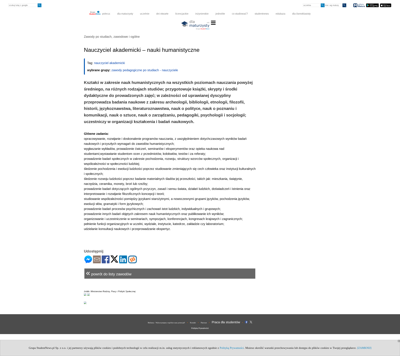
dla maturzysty (125, 13)
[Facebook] (106, 262)
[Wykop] (132, 262)
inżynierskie (202, 13)
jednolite (220, 13)
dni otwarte (162, 13)
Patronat (204, 323)
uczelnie (144, 13)
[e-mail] (97, 262)
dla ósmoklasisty (301, 13)
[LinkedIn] (123, 262)
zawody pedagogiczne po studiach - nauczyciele (144, 70)
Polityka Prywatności (200, 328)
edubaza (280, 13)
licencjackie (181, 13)
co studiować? (240, 13)
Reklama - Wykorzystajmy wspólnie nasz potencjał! (166, 323)
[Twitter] (114, 261)
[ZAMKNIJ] (364, 347)
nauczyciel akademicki (109, 63)
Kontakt (193, 323)
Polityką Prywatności (232, 347)
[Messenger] (88, 262)
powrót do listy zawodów (108, 273)
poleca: (106, 13)
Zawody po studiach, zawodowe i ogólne (112, 36)
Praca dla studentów (226, 322)
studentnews (262, 13)
